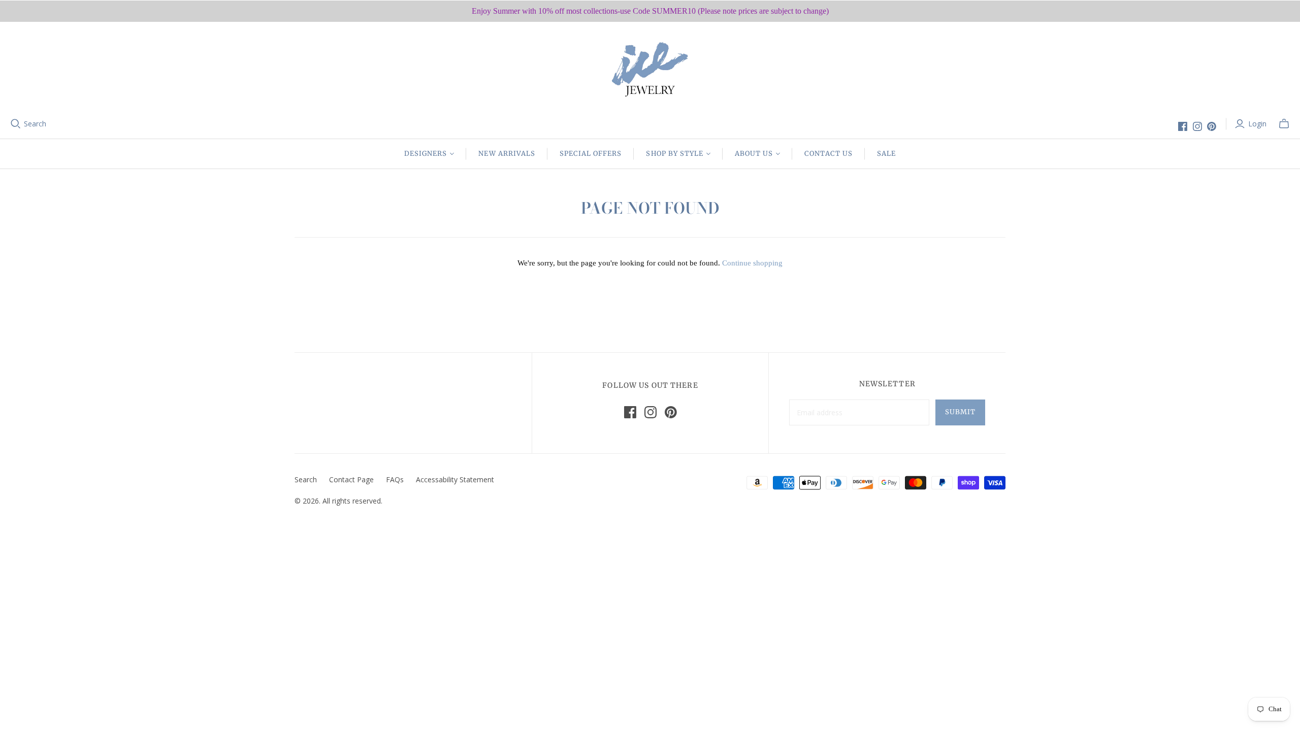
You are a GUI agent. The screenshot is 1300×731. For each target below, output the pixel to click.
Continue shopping (752, 263)
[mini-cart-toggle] (1284, 124)
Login (1257, 123)
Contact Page (351, 479)
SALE (886, 153)
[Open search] (16, 124)
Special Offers (591, 153)
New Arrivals (506, 153)
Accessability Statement (455, 479)
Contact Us (828, 153)
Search (35, 123)
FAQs (395, 479)
